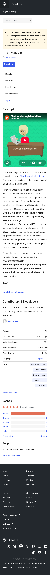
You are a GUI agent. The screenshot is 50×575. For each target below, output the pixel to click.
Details (8, 74)
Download (8, 64)
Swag (30, 506)
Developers (8, 502)
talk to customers (39, 380)
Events (29, 497)
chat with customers (38, 365)
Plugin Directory (9, 11)
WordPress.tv (10, 506)
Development (11, 93)
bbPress (8, 524)
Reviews (9, 80)
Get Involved (32, 493)
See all (44, 436)
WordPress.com (11, 515)
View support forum (12, 455)
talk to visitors (41, 385)
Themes (30, 475)
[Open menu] (46, 4)
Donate (31, 502)
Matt (6, 519)
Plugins (29, 480)
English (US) (42, 359)
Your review (8, 436)
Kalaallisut (13, 540)
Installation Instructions (13, 292)
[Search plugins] (29, 20)
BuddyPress (10, 528)
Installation (10, 87)
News (5, 475)
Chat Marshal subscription (32, 176)
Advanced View (10, 392)
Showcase (31, 471)
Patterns (30, 484)
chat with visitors (40, 370)
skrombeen (11, 57)
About (5, 471)
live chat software (39, 375)
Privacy (6, 484)
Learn (5, 493)
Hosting (6, 480)
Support (9, 100)
